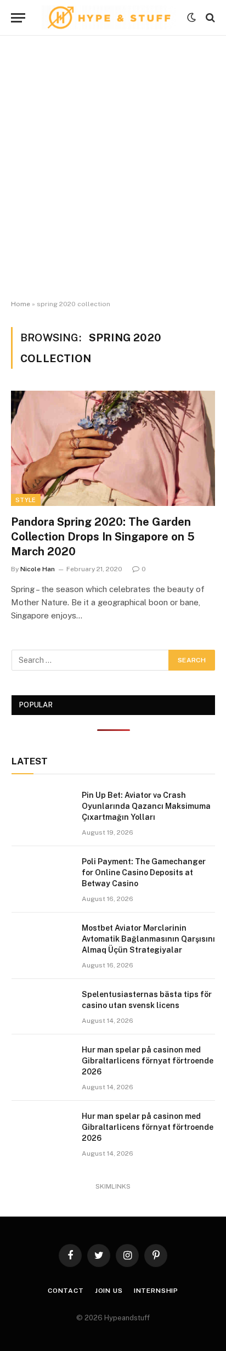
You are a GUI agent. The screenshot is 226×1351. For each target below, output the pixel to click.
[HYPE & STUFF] (109, 17)
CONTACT (66, 1290)
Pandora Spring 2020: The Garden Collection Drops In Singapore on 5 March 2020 (103, 536)
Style (25, 500)
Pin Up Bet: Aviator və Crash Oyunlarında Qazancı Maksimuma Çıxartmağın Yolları (146, 806)
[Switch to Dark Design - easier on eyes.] (191, 17)
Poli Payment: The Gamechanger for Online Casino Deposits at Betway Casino (144, 872)
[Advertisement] (113, 168)
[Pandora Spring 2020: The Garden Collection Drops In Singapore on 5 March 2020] (113, 448)
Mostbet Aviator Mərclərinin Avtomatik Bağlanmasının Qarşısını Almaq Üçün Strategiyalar (148, 939)
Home (20, 304)
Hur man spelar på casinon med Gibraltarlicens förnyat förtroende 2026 (147, 1060)
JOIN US (109, 1290)
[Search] (209, 17)
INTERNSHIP (156, 1290)
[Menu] (18, 17)
